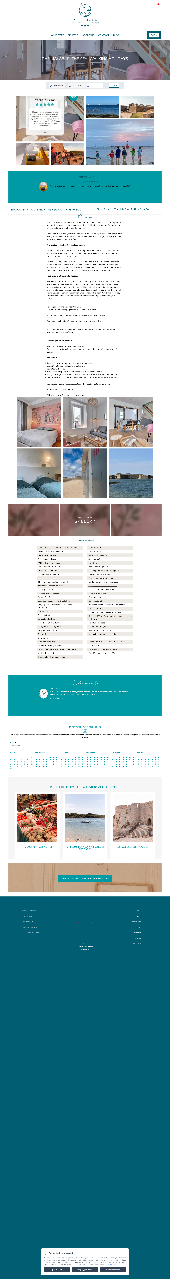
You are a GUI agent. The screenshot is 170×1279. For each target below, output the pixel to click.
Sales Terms (85, 950)
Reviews (73, 35)
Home (139, 916)
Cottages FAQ (136, 922)
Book (154, 35)
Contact (103, 35)
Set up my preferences (85, 1270)
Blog (116, 35)
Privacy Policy (113, 1264)
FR (86, 943)
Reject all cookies (56, 1270)
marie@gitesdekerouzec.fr (30, 933)
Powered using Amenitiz (85, 946)
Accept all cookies (113, 1270)
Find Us (138, 927)
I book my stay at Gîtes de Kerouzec (85, 878)
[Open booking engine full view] (85, 85)
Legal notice (137, 944)
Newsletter (137, 933)
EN (83, 943)
